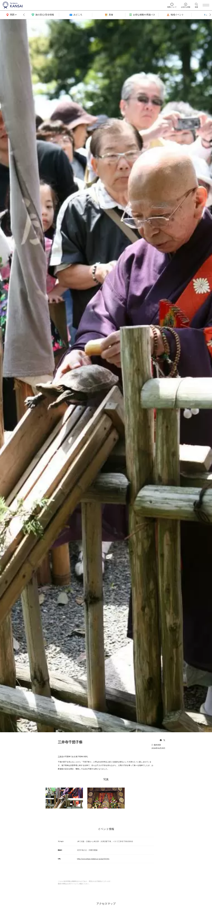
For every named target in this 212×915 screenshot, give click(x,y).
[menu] (206, 5)
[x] (164, 740)
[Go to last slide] (24, 15)
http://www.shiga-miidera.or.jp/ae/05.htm (93, 859)
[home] (83, 5)
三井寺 (60, 756)
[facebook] (161, 740)
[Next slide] (210, 15)
